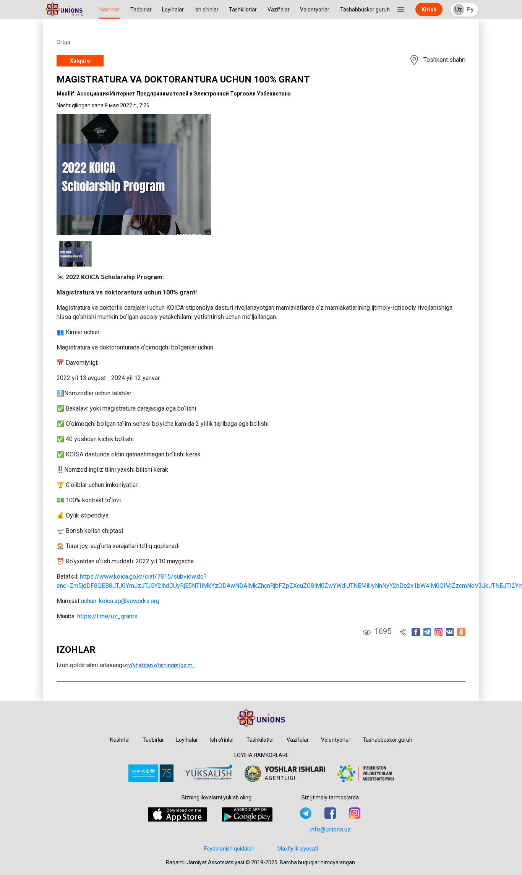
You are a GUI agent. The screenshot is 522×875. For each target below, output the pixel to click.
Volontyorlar (314, 9)
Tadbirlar (141, 9)
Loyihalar (173, 9)
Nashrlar (109, 9)
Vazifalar (278, 9)
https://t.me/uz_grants (107, 616)
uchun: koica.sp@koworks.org (120, 601)
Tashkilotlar (243, 9)
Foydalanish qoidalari (229, 849)
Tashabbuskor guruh (365, 9)
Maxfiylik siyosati (297, 849)
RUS (462, 10)
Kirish (428, 9)
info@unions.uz (330, 829)
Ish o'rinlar (207, 9)
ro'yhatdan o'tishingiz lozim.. (161, 665)
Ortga (63, 42)
